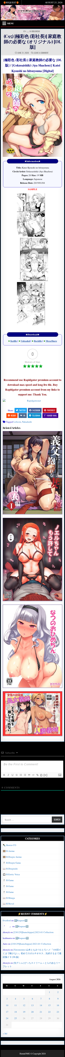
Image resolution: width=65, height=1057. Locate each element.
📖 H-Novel (8, 903)
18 (15, 1011)
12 (24, 1005)
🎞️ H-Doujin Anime (12, 856)
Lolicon (17, 421)
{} (41, 775)
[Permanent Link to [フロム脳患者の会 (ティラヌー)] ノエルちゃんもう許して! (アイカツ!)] (32, 559)
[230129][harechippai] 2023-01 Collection (33, 932)
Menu (10, 23)
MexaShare (51, 340)
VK (24, 415)
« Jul (5, 1033)
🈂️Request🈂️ (20, 920)
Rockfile (38, 340)
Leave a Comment (41, 53)
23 (58, 1011)
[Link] (37, 775)
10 (7, 1005)
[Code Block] (33, 775)
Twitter (22, 410)
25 (15, 1018)
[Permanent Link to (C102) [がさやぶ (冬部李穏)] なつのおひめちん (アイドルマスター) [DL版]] (32, 646)
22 (49, 1011)
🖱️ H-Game (8, 880)
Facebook (36, 410)
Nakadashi (27, 421)
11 (15, 1005)
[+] (45, 775)
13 (32, 1005)
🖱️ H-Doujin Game (12, 862)
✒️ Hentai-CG (9, 845)
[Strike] (16, 775)
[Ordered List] (21, 775)
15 (49, 1005)
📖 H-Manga (9, 897)
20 (32, 1011)
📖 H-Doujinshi (33, 31)
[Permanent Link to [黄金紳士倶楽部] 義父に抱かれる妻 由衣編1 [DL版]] (32, 472)
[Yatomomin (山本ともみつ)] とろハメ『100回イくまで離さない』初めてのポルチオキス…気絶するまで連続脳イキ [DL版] (32, 953)
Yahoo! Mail (52, 415)
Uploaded (25, 340)
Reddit (13, 415)
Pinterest (51, 410)
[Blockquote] (29, 775)
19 (24, 1011)
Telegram (36, 415)
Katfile (13, 340)
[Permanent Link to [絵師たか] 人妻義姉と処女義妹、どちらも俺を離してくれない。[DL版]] (32, 714)
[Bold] (4, 775)
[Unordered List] (25, 775)
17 (7, 1011)
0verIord (7, 920)
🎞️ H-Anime (9, 851)
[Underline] (12, 775)
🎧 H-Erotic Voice (11, 874)
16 (58, 1005)
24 (7, 1018)
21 (41, 1011)
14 (41, 1005)
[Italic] (8, 775)
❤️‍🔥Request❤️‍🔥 (11, 2)
